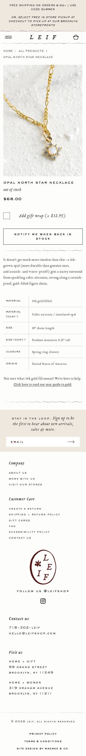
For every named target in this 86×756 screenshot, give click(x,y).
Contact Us (20, 538)
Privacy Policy (43, 734)
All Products (31, 51)
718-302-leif (24, 627)
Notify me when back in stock (43, 236)
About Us (18, 473)
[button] (8, 37)
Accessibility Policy (29, 532)
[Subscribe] (73, 442)
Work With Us (22, 479)
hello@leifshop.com (32, 633)
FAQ (12, 526)
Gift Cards (19, 520)
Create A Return (25, 509)
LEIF (30, 722)
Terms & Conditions (43, 741)
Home (8, 51)
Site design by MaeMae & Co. (43, 748)
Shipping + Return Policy (34, 514)
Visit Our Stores (25, 484)
